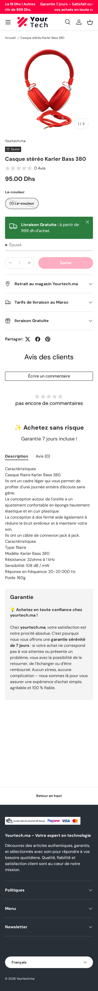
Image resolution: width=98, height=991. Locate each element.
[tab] (16, 456)
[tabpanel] (49, 523)
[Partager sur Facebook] (38, 339)
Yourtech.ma (15, 141)
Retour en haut (49, 795)
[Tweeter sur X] (28, 339)
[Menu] (8, 22)
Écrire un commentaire (49, 376)
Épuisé (65, 263)
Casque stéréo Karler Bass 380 (42, 38)
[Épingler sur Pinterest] (48, 339)
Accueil (10, 38)
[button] (89, 22)
